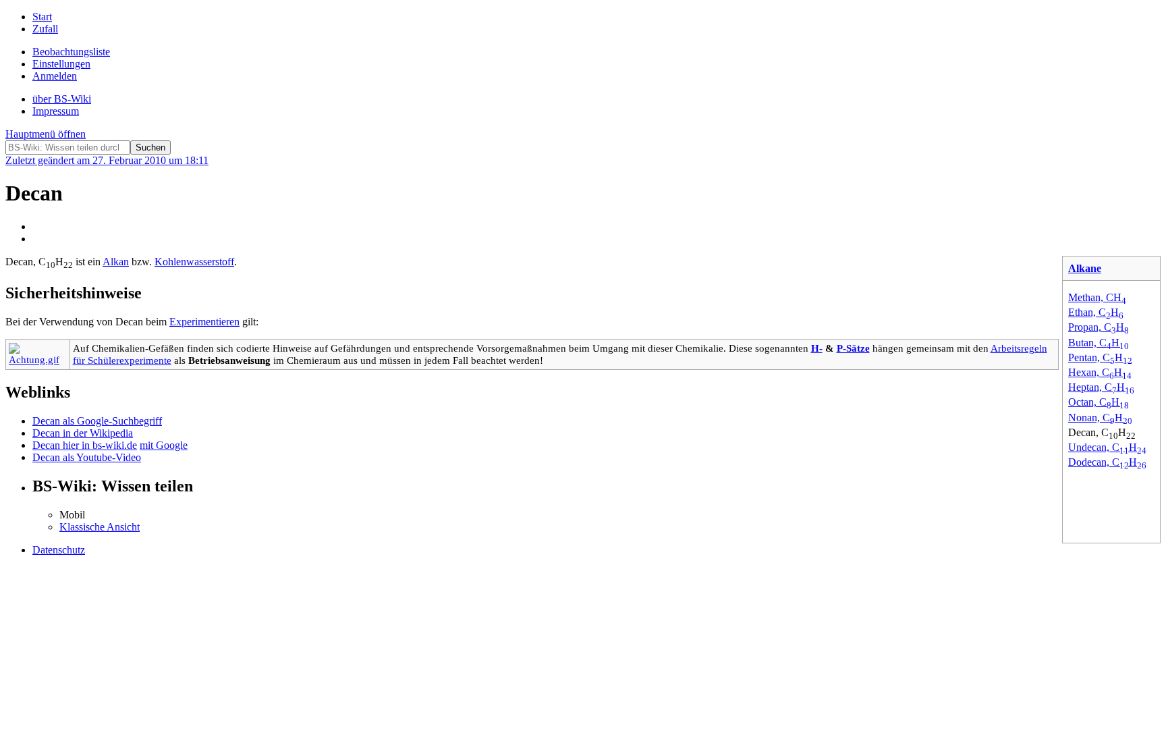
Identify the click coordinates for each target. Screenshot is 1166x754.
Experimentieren (204, 321)
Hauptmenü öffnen (45, 134)
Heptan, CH (1101, 387)
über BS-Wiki (61, 99)
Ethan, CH (1095, 312)
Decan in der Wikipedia (82, 433)
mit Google (164, 445)
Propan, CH (1098, 327)
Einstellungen (61, 64)
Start (42, 16)
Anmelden (54, 76)
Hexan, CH (1100, 372)
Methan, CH (1097, 297)
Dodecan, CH (1107, 462)
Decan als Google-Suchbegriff (97, 421)
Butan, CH (1098, 342)
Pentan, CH (1100, 357)
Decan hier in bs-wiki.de (84, 445)
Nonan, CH (1100, 417)
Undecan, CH (1107, 447)
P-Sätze (853, 348)
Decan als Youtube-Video (86, 457)
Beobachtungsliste (71, 51)
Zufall (45, 28)
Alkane (1084, 268)
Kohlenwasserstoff (194, 261)
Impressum (55, 111)
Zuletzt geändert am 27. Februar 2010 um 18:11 (107, 160)
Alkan (116, 261)
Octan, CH (1098, 402)
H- (817, 348)
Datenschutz (58, 550)
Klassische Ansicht (99, 527)
